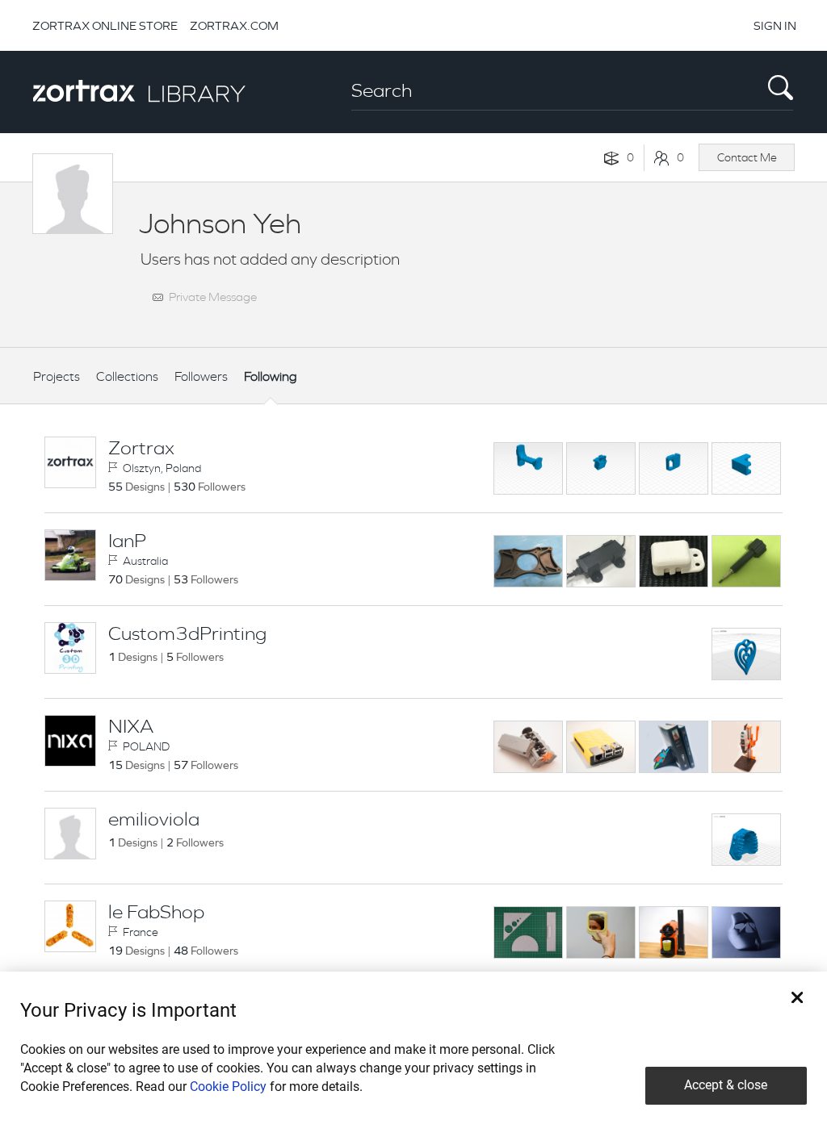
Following (270, 376)
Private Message (213, 296)
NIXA (130, 726)
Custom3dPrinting (187, 633)
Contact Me (747, 157)
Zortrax (141, 448)
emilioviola (153, 819)
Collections (127, 376)
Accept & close (725, 1085)
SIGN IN (775, 25)
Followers (201, 376)
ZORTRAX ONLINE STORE (105, 25)
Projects (56, 376)
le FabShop (156, 912)
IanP (127, 540)
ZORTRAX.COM (234, 25)
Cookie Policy (228, 1086)
